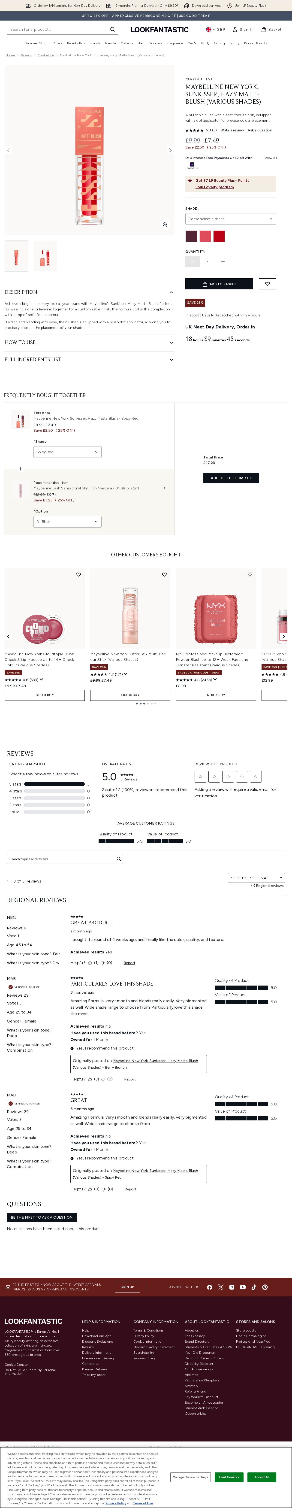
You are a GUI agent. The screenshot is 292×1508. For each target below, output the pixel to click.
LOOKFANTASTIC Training (255, 1347)
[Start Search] (112, 29)
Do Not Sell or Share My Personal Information (30, 1372)
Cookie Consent (17, 1365)
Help (85, 1330)
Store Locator (247, 1330)
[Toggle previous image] (8, 150)
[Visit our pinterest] (265, 1287)
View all (271, 158)
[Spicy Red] (219, 236)
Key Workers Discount (202, 1397)
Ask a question (260, 130)
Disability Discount (199, 1364)
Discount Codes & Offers (204, 1358)
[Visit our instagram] (231, 1287)
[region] (146, 1477)
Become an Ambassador (204, 1403)
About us (192, 1330)
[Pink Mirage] (205, 236)
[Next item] (283, 636)
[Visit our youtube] (242, 1287)
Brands (26, 55)
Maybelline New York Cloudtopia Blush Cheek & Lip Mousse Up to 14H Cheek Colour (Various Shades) (39, 659)
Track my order (93, 1375)
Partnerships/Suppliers (202, 1380)
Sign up (127, 1287)
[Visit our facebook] (209, 1287)
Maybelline (46, 55)
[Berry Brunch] (191, 236)
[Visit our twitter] (220, 1287)
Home (10, 55)
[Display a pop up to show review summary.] (41, 679)
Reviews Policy (144, 1358)
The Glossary (195, 1336)
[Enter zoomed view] (165, 224)
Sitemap (191, 1386)
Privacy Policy (143, 1336)
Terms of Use (143, 1503)
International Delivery (98, 1358)
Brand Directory (197, 1342)
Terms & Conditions (148, 1330)
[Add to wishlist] (267, 283)
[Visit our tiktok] (253, 1287)
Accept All (261, 1477)
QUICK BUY (45, 695)
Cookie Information (148, 1342)
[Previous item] (8, 636)
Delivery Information (97, 1353)
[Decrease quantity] (192, 261)
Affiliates (191, 1375)
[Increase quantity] (223, 261)
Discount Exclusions (97, 1342)
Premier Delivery (94, 1369)
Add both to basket (231, 478)
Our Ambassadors (199, 1369)
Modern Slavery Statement (154, 1347)
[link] (243, 29)
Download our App (96, 1336)
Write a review (232, 130)
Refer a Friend (195, 1391)
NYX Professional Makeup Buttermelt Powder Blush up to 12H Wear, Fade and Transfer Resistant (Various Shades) (212, 659)
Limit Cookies (229, 1477)
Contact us (90, 1364)
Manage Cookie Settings (190, 1477)
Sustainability (143, 1353)
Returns (88, 1347)
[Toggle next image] (170, 150)
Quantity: (195, 252)
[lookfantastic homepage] (160, 29)
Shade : (192, 209)
